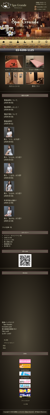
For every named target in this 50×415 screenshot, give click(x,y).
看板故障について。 (11, 100)
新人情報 (7, 242)
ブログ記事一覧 (7, 227)
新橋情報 (7, 244)
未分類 (6, 246)
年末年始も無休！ (10, 200)
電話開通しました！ (11, 107)
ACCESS (32, 44)
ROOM (25, 44)
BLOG (39, 44)
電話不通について (10, 114)
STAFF (18, 44)
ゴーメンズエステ (25, 400)
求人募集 (6, 340)
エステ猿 (25, 404)
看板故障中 (8, 121)
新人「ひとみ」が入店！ (13, 157)
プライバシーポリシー (9, 342)
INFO (46, 44)
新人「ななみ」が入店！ (13, 193)
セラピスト (7, 240)
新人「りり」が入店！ (12, 139)
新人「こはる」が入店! (12, 175)
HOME (4, 44)
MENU (11, 44)
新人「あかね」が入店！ (13, 218)
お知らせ (7, 237)
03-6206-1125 (7, 327)
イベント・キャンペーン (11, 235)
